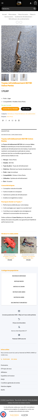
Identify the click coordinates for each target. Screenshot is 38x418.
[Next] (33, 49)
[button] (2, 3)
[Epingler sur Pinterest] (15, 120)
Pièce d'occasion (23, 14)
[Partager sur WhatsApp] (3, 120)
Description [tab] (5, 131)
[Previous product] (20, 22)
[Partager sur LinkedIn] (18, 120)
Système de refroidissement (23, 16)
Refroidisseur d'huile (13, 113)
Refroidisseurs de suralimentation (19, 19)
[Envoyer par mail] (12, 120)
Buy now (26, 109)
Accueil (4, 14)
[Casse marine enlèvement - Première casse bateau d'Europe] (19, 3)
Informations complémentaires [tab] (11, 134)
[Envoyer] (34, 8)
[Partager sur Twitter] (9, 120)
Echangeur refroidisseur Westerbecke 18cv (28, 257)
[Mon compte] (31, 3)
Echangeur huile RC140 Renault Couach (9, 257)
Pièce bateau (12, 14)
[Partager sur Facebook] (6, 120)
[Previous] (4, 49)
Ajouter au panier (10, 109)
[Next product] (17, 22)
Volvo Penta (10, 116)
